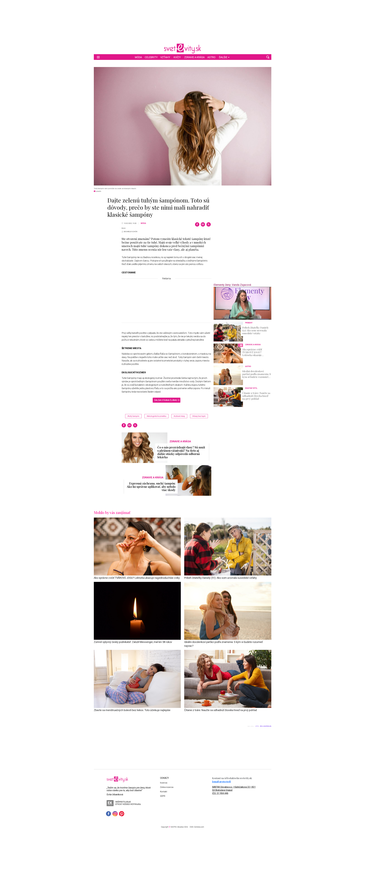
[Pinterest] (121, 813)
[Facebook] (197, 224)
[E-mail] (203, 224)
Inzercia (163, 783)
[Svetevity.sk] (182, 48)
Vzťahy (165, 57)
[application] (242, 303)
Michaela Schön (130, 232)
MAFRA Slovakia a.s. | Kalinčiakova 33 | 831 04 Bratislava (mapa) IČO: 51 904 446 (234, 790)
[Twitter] (208, 224)
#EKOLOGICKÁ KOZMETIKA (156, 416)
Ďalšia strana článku (165, 400)
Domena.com (199, 827)
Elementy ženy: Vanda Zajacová (232, 284)
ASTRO (211, 57)
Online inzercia (166, 787)
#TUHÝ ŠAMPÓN (133, 416)
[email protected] (221, 781)
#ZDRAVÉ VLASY (179, 416)
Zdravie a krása (194, 57)
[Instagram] (115, 813)
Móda (138, 57)
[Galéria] (182, 126)
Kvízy (177, 57)
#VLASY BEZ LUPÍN (199, 416)
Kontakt (163, 792)
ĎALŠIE (223, 57)
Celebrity (151, 57)
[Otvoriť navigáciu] (98, 57)
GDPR (162, 796)
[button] (268, 57)
